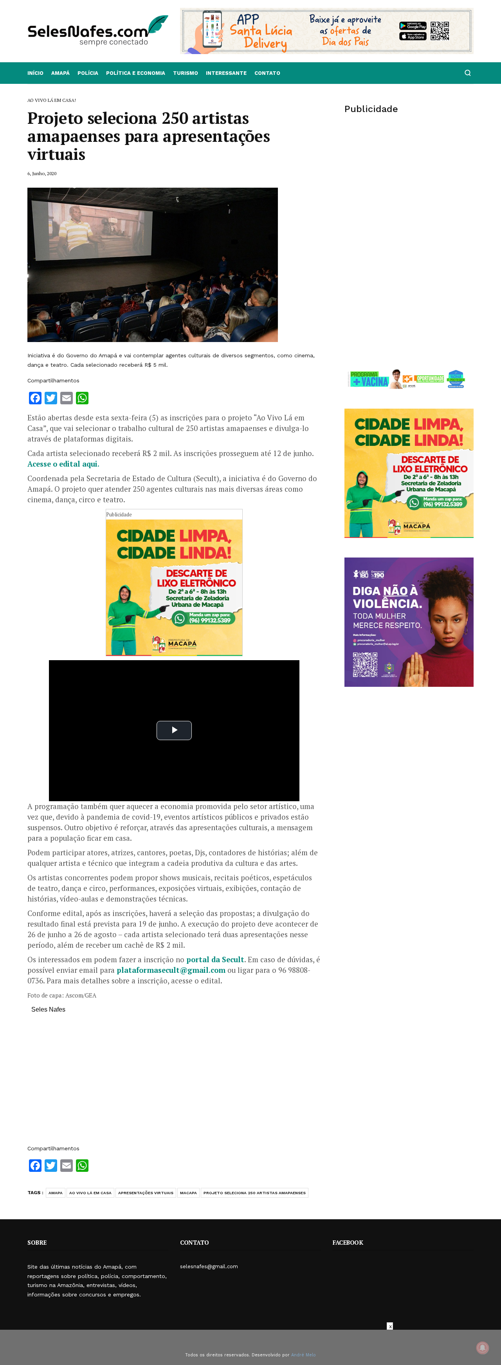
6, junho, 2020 (41, 173)
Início (35, 73)
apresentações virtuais (145, 1193)
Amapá (60, 73)
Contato (267, 73)
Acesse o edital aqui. (63, 464)
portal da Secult (215, 959)
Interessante (226, 73)
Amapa (56, 1193)
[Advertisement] (174, 1083)
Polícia (87, 73)
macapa (188, 1193)
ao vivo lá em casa (90, 1193)
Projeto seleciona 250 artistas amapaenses (255, 1193)
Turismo (185, 73)
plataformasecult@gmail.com (171, 970)
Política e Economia (135, 73)
